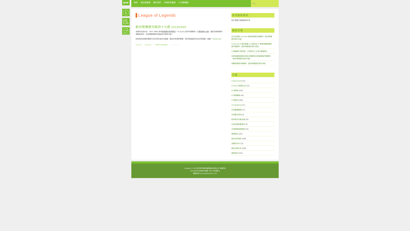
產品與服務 (145, 2)
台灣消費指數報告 (238, 124)
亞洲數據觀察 (236, 110)
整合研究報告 (164, 44)
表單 (248, 20)
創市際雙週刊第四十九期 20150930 (161, 27)
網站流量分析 (236, 148)
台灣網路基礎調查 (238, 129)
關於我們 (157, 2)
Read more (217, 39)
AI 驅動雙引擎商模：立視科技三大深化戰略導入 (249, 51)
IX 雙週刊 (157, 44)
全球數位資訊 (236, 115)
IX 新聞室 (235, 90)
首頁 (136, 2)
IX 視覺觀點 (184, 2)
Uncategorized (236, 105)
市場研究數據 (170, 2)
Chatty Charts (236, 81)
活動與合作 (235, 143)
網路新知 (234, 153)
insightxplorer (148, 44)
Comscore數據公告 (238, 86)
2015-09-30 (139, 44)
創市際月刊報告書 (238, 119)
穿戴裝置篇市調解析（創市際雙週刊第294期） (249, 63)
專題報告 (234, 134)
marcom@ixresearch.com (208, 173)
